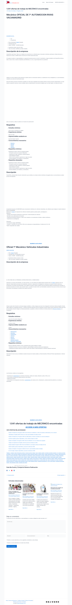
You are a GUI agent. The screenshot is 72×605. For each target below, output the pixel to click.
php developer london (14, 462)
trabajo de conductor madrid (48, 458)
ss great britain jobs (43, 459)
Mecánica (12, 143)
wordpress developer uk (42, 461)
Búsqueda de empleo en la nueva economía (57, 488)
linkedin (25, 457)
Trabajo (53, 282)
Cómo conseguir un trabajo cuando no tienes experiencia (15, 492)
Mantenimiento (14, 331)
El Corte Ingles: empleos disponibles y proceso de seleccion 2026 (22, 450)
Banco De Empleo (26, 496)
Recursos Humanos (57, 308)
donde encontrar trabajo (30, 452)
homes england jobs (14, 459)
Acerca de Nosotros (13, 600)
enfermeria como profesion (50, 455)
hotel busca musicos (19, 458)
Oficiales (12, 144)
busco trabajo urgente (40, 452)
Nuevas (18, 496)
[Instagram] (48, 602)
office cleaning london (32, 461)
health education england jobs (33, 459)
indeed (28, 457)
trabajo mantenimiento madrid (44, 457)
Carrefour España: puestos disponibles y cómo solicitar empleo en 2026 (23, 438)
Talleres (12, 145)
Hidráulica (13, 338)
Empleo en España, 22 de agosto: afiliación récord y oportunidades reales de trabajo (26, 448)
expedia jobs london (23, 462)
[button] (64, 2)
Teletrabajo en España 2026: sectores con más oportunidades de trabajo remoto (25, 434)
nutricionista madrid (54, 457)
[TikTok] (50, 602)
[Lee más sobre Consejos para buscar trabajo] (29, 487)
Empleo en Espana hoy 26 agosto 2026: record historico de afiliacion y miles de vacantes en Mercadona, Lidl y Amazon (33, 432)
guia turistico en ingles (37, 458)
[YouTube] (58, 602)
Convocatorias (11, 496)
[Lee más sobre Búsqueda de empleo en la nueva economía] (57, 484)
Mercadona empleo (21, 452)
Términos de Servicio (17, 601)
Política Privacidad (29, 600)
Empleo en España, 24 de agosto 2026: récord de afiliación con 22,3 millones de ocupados (27, 440)
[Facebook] (7, 470)
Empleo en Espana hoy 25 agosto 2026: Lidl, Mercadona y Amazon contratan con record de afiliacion (29, 436)
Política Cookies (21, 600)
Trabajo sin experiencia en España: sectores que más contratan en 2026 (23, 442)
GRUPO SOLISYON (10, 250)
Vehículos (12, 147)
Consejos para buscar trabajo (28, 494)
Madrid (17, 42)
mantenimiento (16, 375)
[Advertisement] (36, 27)
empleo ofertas (41, 454)
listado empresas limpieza (32, 454)
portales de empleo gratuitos (51, 452)
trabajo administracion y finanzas (51, 454)
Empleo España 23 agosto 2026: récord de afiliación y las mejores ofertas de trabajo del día (27, 444)
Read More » (11, 509)
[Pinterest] (11, 470)
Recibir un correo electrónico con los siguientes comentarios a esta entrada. (22, 539)
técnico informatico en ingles (38, 455)
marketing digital (34, 457)
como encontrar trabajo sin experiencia (19, 454)
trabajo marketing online (18, 457)
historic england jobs (22, 459)
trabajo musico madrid (28, 458)
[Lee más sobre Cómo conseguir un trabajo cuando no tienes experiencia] (15, 486)
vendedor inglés (13, 452)
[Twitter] (9, 470)
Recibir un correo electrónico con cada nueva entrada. (18, 542)
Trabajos (8, 452)
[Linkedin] (14, 470)
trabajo (13, 211)
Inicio (7, 600)
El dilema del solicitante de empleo (42, 494)
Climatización (13, 334)
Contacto (24, 601)
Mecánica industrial (14, 340)
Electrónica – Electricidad (16, 341)
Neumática (13, 333)
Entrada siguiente (61, 475)
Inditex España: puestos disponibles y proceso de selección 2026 (22, 446)
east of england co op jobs (53, 459)
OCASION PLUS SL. (10, 36)
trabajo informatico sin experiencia (25, 455)
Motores (12, 337)
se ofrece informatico (13, 455)
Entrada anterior (10, 475)
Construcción (31, 496)
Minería (15, 496)
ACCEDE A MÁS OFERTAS (36, 427)
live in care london (51, 461)
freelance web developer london (21, 461)
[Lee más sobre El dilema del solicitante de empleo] (43, 487)
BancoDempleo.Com (21, 603)
